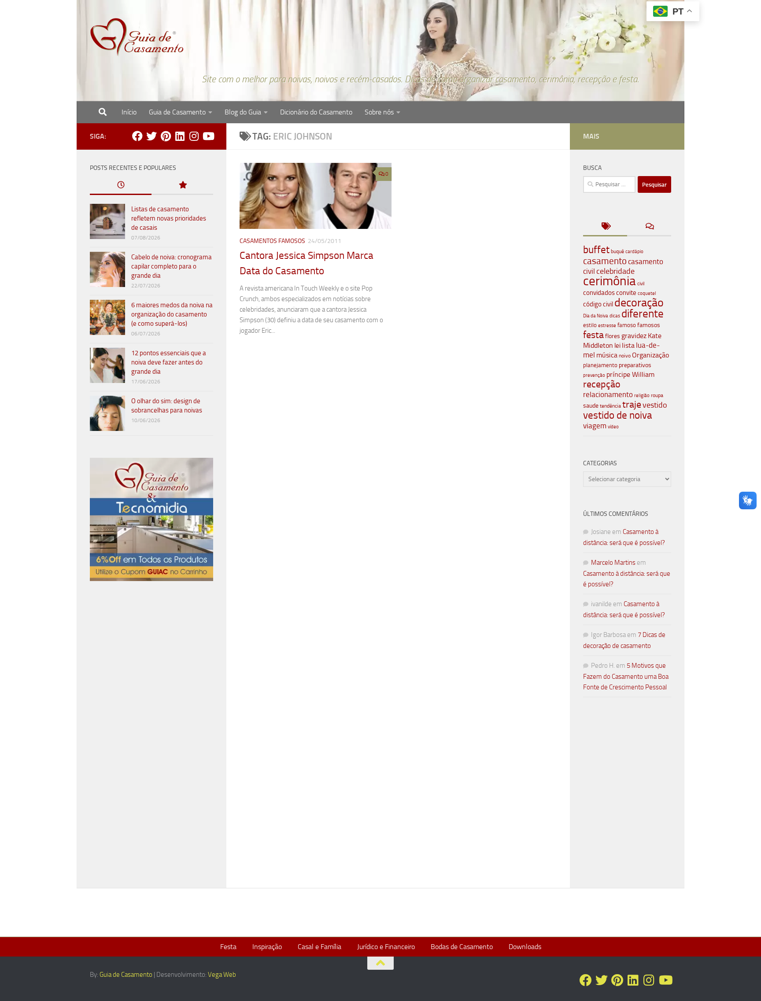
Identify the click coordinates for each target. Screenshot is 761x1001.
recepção (602, 384)
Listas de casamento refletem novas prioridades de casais (168, 218)
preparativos (635, 365)
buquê (617, 251)
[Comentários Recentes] (649, 226)
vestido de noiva (617, 415)
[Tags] (605, 226)
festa (593, 335)
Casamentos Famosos (272, 241)
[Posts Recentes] (120, 185)
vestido (655, 405)
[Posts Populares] (182, 185)
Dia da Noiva (595, 316)
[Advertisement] (151, 738)
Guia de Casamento (177, 112)
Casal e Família (319, 946)
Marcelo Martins (613, 563)
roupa (657, 395)
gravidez (633, 335)
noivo (625, 356)
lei (617, 346)
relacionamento (608, 394)
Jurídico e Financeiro (386, 946)
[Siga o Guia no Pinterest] (165, 136)
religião (642, 395)
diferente (642, 313)
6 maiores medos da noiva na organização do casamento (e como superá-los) (172, 314)
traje (631, 404)
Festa (228, 946)
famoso (626, 325)
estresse (607, 325)
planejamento (600, 364)
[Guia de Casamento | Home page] (137, 37)
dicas (615, 316)
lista (628, 345)
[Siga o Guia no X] (151, 136)
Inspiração (267, 946)
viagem (594, 425)
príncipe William (630, 374)
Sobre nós (379, 112)
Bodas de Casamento (462, 946)
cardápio (634, 251)
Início (129, 112)
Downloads (525, 946)
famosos (648, 325)
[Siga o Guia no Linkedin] (179, 136)
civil (641, 283)
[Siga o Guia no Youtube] (208, 136)
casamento (605, 260)
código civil (598, 304)
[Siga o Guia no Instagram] (193, 136)
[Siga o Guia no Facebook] (137, 136)
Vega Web (222, 975)
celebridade (615, 271)
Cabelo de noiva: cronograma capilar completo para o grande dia (171, 266)
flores (612, 336)
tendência (610, 406)
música (606, 355)
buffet (596, 250)
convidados (599, 293)
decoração (639, 302)
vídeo (613, 427)
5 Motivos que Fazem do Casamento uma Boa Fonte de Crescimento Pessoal (626, 676)
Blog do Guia (243, 112)
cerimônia (609, 280)
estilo (590, 325)
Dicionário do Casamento (316, 112)
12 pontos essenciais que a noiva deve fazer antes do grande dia (168, 362)
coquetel (647, 293)
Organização (650, 355)
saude (590, 405)
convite (626, 293)
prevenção (594, 375)
